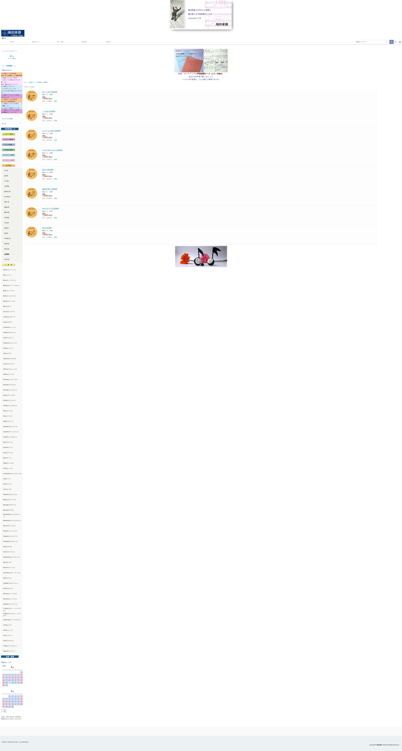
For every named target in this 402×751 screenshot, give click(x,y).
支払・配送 (60, 42)
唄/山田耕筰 (47, 228)
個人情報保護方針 (24, 742)
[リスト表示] (396, 42)
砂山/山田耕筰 (48, 170)
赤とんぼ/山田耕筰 (49, 92)
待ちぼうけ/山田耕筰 (50, 209)
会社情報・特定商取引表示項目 (10, 742)
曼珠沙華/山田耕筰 (49, 189)
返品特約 (84, 42)
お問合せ (108, 42)
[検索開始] (391, 42)
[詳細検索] (387, 42)
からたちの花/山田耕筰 (51, 131)
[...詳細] (54, 101)
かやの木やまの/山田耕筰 (52, 150)
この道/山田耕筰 (48, 111)
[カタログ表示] (400, 42)
